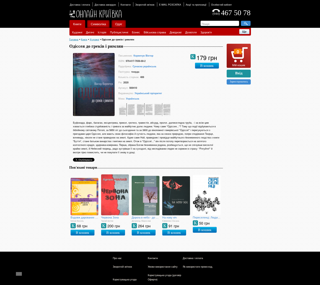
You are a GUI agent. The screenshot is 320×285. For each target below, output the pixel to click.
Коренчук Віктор (143, 55)
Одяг (118, 23)
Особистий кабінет (221, 4)
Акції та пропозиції (196, 4)
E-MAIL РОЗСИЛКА (170, 4)
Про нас (117, 258)
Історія (102, 32)
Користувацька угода (124, 279)
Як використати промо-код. (198, 266)
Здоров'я (206, 32)
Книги (77, 23)
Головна (73, 39)
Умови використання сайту (163, 266)
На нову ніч (169, 217)
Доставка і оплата (80, 4)
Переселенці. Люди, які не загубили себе (207, 217)
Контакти (126, 4)
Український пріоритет (148, 93)
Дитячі (90, 32)
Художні (77, 32)
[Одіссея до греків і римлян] (94, 115)
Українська (132, 98)
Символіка (98, 23)
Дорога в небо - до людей (145, 217)
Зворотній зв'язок (144, 4)
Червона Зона (110, 217)
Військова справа (155, 32)
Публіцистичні (119, 32)
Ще (244, 31)
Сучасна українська (144, 66)
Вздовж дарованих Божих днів (84, 217)
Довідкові (175, 32)
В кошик (207, 66)
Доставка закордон (105, 4)
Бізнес (136, 32)
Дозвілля (191, 32)
